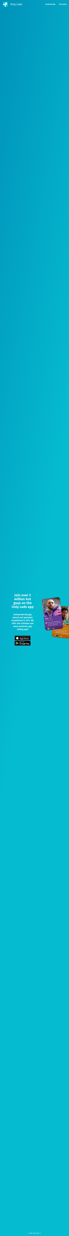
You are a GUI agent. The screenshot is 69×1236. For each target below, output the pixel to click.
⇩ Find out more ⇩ (34, 1233)
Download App (50, 4)
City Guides (63, 4)
